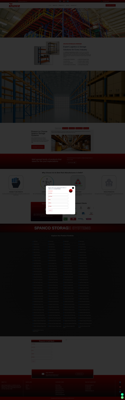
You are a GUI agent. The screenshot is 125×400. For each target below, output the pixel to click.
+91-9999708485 (56, 188)
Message (49, 206)
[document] (62, 200)
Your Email (50, 196)
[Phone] (122, 394)
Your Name (50, 193)
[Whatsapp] (122, 397)
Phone (49, 199)
